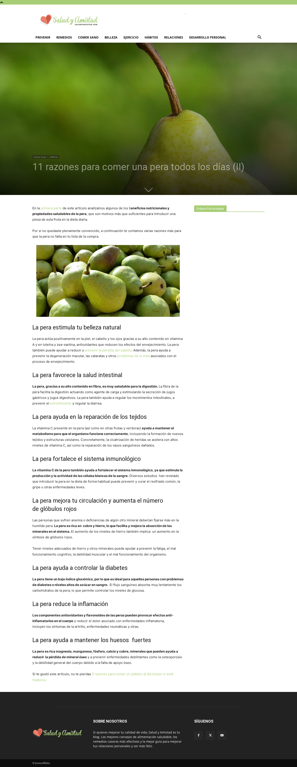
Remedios (64, 37)
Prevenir (42, 37)
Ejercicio (130, 37)
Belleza (111, 37)
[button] (259, 38)
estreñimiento (61, 403)
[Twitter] (210, 735)
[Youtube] (222, 735)
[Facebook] (198, 735)
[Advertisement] (226, 292)
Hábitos (151, 37)
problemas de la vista (133, 356)
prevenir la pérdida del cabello (108, 350)
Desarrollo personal (207, 37)
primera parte (51, 208)
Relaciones (173, 37)
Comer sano (88, 37)
